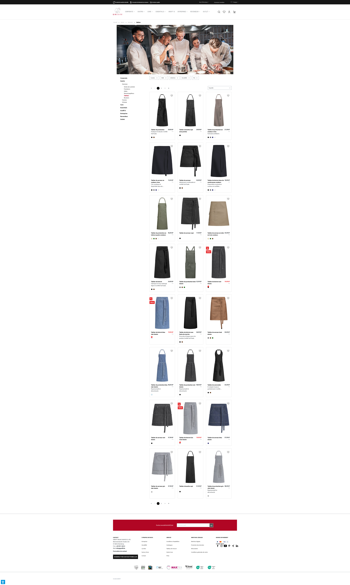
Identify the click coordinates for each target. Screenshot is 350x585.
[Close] (210, 285)
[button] (3, 582)
